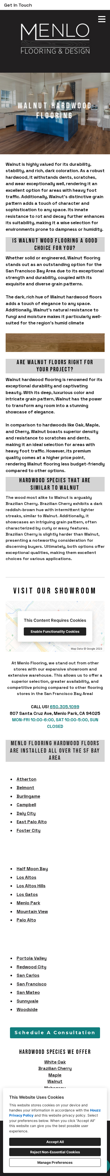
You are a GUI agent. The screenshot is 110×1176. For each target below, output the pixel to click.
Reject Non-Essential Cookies (55, 1152)
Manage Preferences (55, 1162)
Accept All (55, 1142)
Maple (54, 1075)
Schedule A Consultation (55, 1032)
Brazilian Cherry (55, 1068)
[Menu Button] (102, 19)
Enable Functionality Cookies (55, 631)
